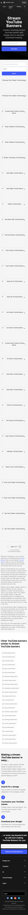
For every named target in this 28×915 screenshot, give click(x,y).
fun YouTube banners (9, 660)
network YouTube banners (10, 680)
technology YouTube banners (11, 684)
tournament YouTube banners (11, 711)
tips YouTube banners (9, 727)
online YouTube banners (9, 672)
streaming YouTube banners (10, 719)
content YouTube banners (10, 739)
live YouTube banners (9, 700)
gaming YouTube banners (10, 696)
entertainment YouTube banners (11, 688)
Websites (19, 6)
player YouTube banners (9, 668)
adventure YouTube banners (10, 692)
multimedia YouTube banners (10, 676)
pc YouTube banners (9, 731)
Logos (4, 6)
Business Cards (11, 7)
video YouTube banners (9, 664)
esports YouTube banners (10, 735)
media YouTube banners (9, 653)
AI (24, 6)
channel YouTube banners (10, 715)
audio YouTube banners (9, 707)
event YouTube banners (9, 656)
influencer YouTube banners (10, 743)
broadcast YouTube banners (10, 703)
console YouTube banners (10, 723)
